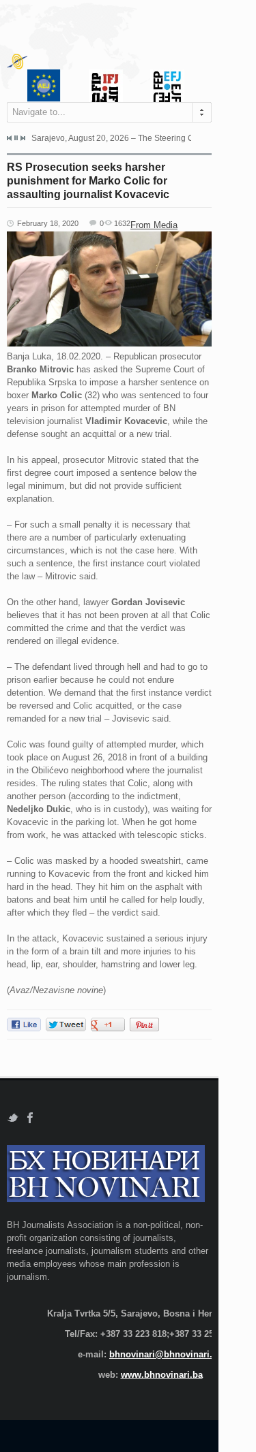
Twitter (12, 1118)
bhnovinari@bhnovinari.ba (166, 1354)
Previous (10, 138)
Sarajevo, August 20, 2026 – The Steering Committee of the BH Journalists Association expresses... (111, 138)
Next (22, 138)
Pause (16, 137)
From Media (153, 225)
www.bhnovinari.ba (162, 1375)
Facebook (30, 1118)
